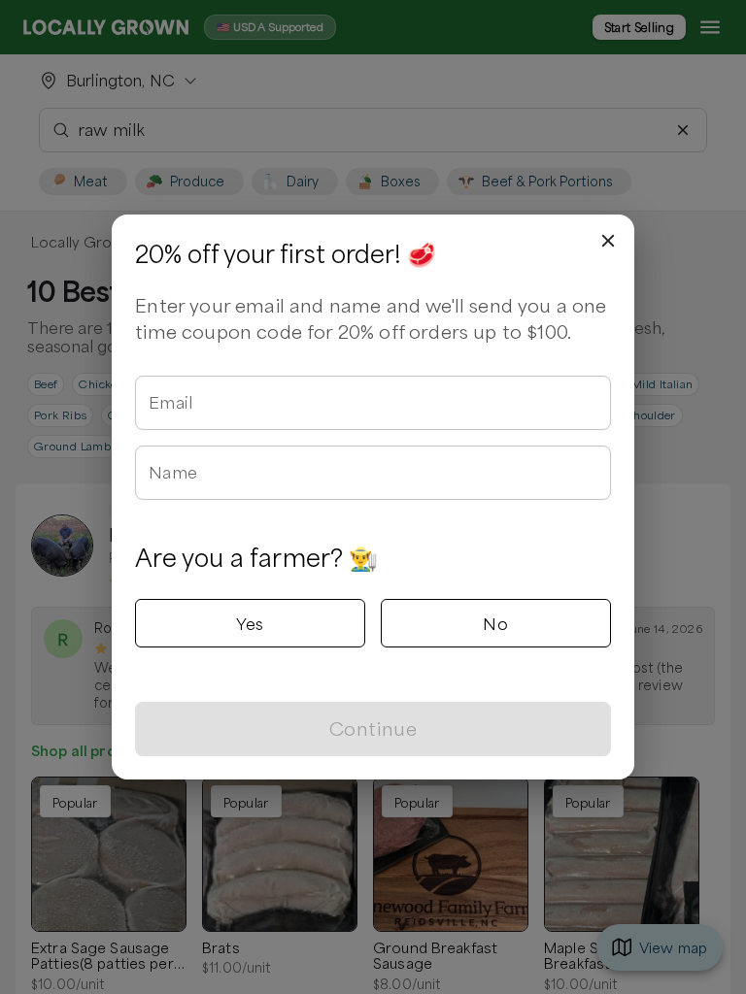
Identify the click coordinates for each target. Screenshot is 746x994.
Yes (249, 623)
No (495, 623)
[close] (608, 240)
